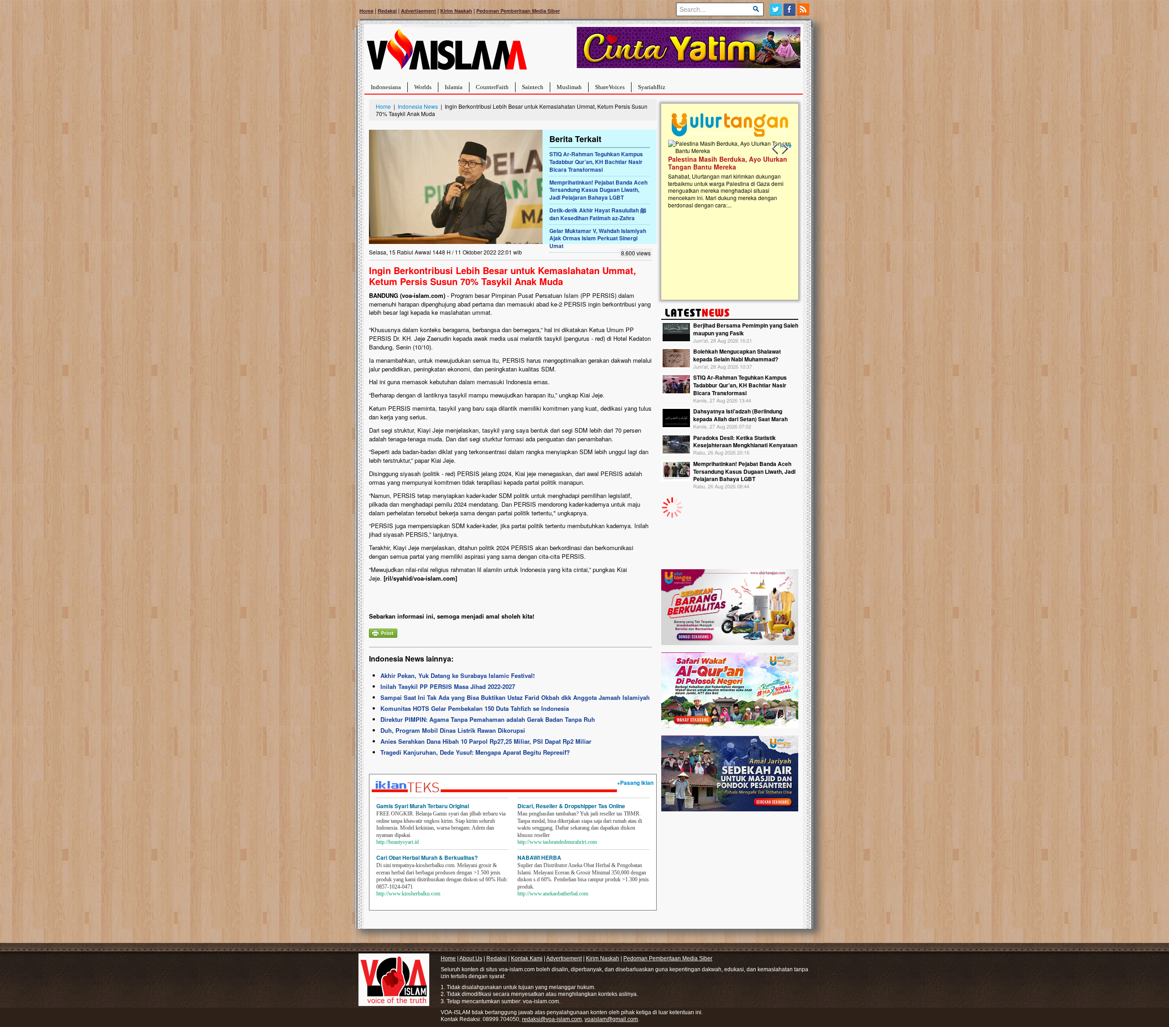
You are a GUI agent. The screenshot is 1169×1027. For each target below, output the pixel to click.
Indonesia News (418, 106)
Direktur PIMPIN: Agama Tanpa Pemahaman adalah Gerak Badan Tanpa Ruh (487, 719)
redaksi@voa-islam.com (552, 1019)
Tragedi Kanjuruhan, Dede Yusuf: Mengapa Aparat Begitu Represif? (475, 752)
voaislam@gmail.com (611, 1019)
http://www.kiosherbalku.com (408, 893)
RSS (804, 9)
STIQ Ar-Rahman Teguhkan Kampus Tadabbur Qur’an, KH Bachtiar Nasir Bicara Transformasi (596, 162)
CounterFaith (492, 87)
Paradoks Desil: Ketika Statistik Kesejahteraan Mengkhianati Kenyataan (745, 442)
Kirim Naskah (456, 10)
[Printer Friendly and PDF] (383, 632)
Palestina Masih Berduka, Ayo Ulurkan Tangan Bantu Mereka (727, 162)
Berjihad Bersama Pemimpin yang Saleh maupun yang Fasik (745, 329)
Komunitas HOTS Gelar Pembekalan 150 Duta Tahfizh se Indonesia (474, 708)
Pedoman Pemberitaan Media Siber (518, 10)
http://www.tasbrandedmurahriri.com (557, 842)
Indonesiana (386, 87)
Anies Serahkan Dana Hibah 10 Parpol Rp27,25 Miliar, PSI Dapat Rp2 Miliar (485, 741)
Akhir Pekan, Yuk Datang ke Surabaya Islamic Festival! (457, 675)
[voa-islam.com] (446, 53)
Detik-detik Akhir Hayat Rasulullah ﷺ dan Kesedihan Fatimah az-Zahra (597, 214)
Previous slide (775, 149)
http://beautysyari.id (397, 842)
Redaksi (387, 10)
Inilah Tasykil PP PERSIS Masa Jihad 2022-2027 (447, 686)
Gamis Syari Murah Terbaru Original (422, 806)
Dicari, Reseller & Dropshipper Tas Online (571, 806)
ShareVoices (610, 87)
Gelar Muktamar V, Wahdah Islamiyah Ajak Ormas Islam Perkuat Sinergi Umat (597, 238)
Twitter (776, 9)
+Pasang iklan (635, 782)
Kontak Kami (526, 958)
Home (366, 10)
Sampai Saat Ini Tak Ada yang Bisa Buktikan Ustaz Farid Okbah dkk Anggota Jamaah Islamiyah (515, 697)
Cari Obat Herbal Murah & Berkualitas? (427, 857)
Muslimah (569, 87)
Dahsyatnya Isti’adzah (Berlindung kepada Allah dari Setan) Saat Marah (740, 415)
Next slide (784, 149)
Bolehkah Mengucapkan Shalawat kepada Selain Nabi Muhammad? (737, 355)
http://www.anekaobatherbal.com (552, 893)
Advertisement (418, 10)
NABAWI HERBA (539, 857)
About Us (470, 958)
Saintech (532, 87)
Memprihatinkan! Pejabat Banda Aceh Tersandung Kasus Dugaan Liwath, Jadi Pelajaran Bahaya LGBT (598, 190)
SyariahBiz (651, 87)
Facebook (790, 9)
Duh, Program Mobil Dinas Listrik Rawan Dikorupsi (452, 730)
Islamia (454, 87)
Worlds (423, 87)
